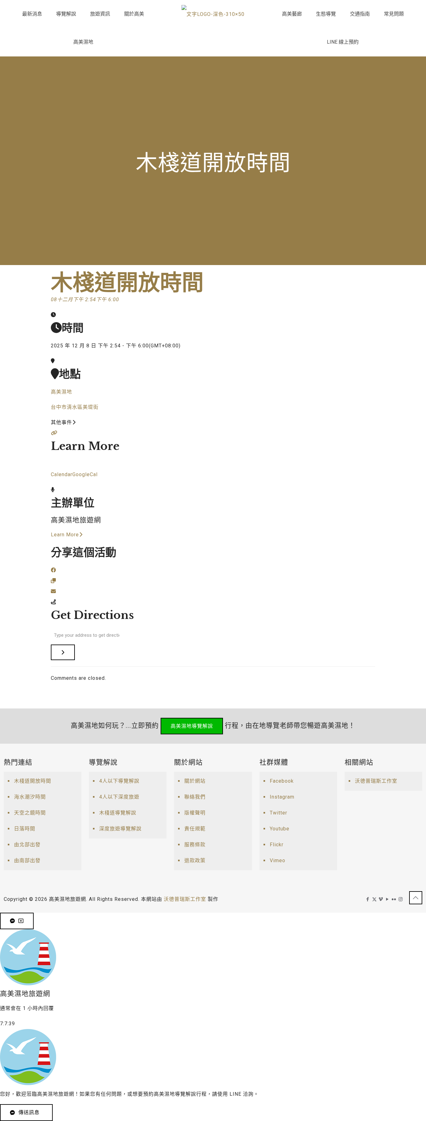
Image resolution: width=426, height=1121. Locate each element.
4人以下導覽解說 (119, 781)
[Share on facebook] (53, 570)
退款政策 (195, 860)
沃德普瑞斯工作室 (376, 781)
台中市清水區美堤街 (75, 407)
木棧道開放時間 (32, 781)
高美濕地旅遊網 (76, 520)
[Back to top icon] (415, 897)
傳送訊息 (29, 1112)
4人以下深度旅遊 (119, 797)
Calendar (61, 474)
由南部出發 (27, 860)
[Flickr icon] (394, 899)
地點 (70, 374)
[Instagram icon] (400, 899)
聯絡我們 (195, 797)
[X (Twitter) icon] (374, 899)
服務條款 (195, 845)
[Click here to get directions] (63, 652)
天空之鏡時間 (30, 813)
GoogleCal (85, 474)
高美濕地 (61, 392)
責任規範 (195, 829)
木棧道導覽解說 (117, 813)
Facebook (282, 781)
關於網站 (195, 781)
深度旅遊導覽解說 (120, 829)
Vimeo (277, 860)
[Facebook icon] (367, 899)
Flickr (276, 845)
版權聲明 (195, 813)
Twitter (278, 813)
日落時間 (24, 829)
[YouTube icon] (387, 899)
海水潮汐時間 (30, 797)
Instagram (282, 797)
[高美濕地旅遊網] (213, 14)
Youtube (279, 829)
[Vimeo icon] (381, 899)
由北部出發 (27, 845)
